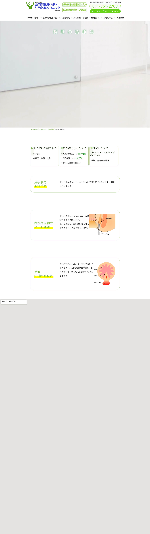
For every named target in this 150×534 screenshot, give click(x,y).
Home (28, 18)
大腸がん (96, 18)
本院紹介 (35, 18)
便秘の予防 (108, 18)
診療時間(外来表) (50, 18)
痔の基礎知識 (64, 18)
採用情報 (120, 18)
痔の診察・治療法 (81, 18)
